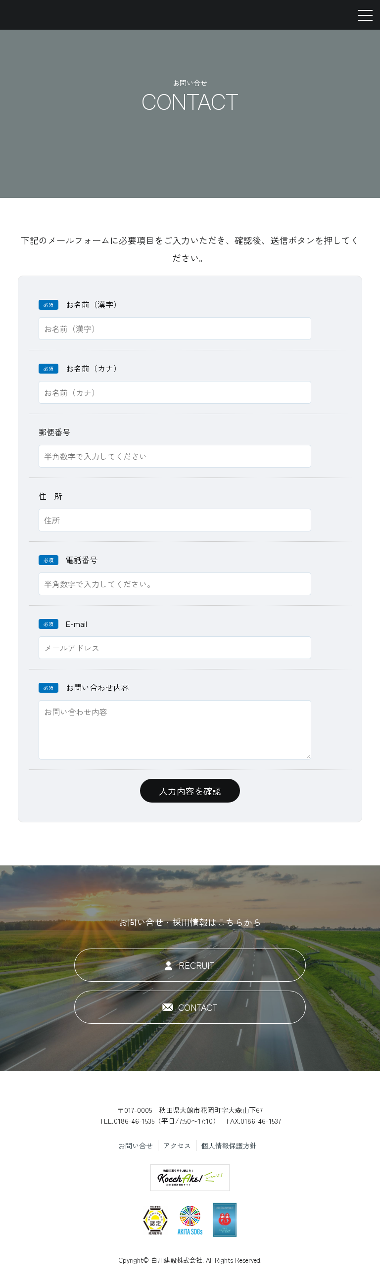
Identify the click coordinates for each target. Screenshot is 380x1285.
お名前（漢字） (82, 304)
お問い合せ (135, 1145)
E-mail (65, 623)
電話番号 (70, 560)
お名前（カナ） (82, 368)
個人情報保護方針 (229, 1145)
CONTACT (198, 1006)
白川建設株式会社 (51, 14)
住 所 (50, 496)
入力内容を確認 (190, 790)
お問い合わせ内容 (86, 687)
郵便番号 (54, 432)
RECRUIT (197, 964)
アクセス (177, 1145)
